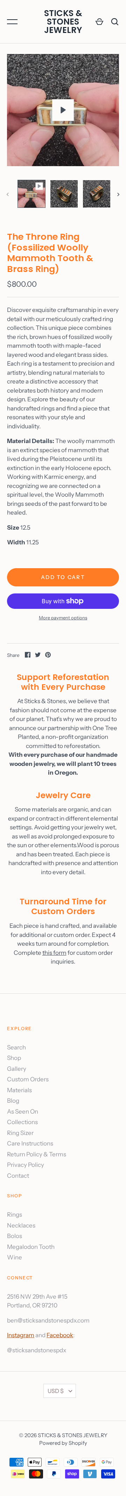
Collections (22, 1122)
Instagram (20, 1335)
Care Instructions (30, 1143)
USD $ (56, 1390)
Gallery (16, 1068)
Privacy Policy (25, 1164)
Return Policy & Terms (36, 1154)
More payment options (63, 617)
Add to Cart (63, 577)
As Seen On (22, 1111)
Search (16, 1047)
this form (54, 952)
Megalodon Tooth (31, 1246)
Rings (14, 1214)
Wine (14, 1257)
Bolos (14, 1235)
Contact (18, 1175)
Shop (14, 1057)
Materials (19, 1090)
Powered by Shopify (63, 1443)
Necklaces (21, 1225)
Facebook (60, 1335)
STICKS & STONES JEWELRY (63, 21)
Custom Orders (28, 1079)
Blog (13, 1100)
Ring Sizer (20, 1132)
